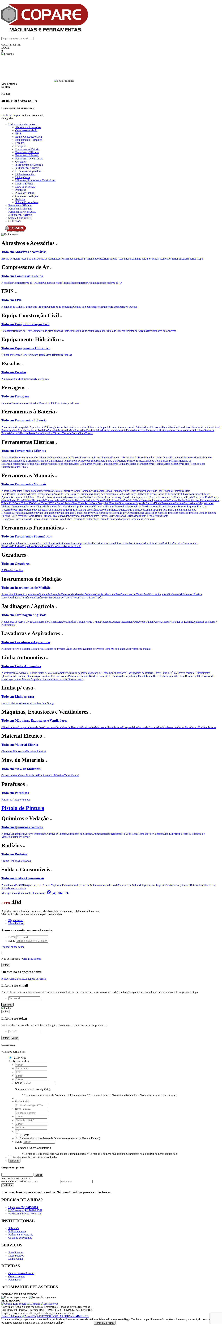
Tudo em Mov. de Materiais (20, 769)
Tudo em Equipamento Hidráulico (25, 348)
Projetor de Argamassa (137, 330)
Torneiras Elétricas (36, 751)
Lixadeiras (42, 430)
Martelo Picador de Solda (83, 460)
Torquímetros (137, 519)
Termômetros (28, 597)
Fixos (17, 860)
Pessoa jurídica (21, 1061)
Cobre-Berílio (83, 497)
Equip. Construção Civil (28, 136)
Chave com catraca (191, 493)
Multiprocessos (146, 885)
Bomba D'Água (89, 490)
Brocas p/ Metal (10, 258)
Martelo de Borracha (24, 460)
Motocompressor (78, 282)
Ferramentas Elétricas (27, 152)
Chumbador (98, 833)
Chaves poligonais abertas (154, 500)
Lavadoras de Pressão (93, 648)
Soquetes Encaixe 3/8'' (101, 515)
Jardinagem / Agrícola (27, 167)
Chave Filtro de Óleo (165, 672)
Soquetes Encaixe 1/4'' (115, 512)
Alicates (57, 490)
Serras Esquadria (120, 463)
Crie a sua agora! (31, 958)
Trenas (75, 597)
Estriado (20, 509)
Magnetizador (206, 503)
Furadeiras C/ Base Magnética (139, 457)
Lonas (75, 403)
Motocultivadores (109, 621)
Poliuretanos (14, 836)
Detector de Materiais (73, 594)
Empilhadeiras (46, 775)
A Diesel (6, 570)
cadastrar (14, 1160)
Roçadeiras (197, 621)
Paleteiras (59, 775)
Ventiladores (209, 727)
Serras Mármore (19, 433)
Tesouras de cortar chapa (85, 519)
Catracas (6, 403)
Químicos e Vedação (26, 196)
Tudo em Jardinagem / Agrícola (23, 615)
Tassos (79, 679)
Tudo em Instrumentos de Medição (26, 587)
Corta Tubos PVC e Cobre (48, 503)
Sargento (172, 506)
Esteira (55, 676)
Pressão (11, 493)
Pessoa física (20, 1057)
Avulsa (72, 497)
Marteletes (188, 457)
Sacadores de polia (157, 506)
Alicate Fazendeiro (12, 490)
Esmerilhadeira (170, 427)
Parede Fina (128, 497)
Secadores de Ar (113, 282)
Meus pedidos (9, 893)
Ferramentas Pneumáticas (29, 158)
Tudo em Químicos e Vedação (22, 827)
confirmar (7, 1004)
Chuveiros (7, 751)
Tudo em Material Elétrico (20, 744)
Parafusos (20, 189)
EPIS (18, 133)
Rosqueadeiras (130, 727)
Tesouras (15, 466)
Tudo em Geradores (15, 563)
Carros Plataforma (28, 775)
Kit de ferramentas (99, 676)
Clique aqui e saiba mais (79, 1322)
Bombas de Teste (22, 330)
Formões (114, 503)
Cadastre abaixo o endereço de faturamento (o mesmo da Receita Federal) (60, 1138)
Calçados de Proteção (35, 306)
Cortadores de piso (42, 330)
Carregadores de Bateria (140, 672)
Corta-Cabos (105, 490)
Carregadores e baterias (60, 427)
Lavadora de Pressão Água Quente (62, 648)
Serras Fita (196, 727)
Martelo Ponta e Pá (107, 460)
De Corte (131, 490)
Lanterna (31, 430)
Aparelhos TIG (34, 885)
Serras (60, 546)
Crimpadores (119, 490)
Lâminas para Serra (142, 258)
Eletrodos (75, 885)
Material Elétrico (24, 183)
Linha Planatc (138, 676)
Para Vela (162, 509)
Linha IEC (151, 509)
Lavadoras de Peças (120, 676)
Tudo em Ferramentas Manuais (23, 484)
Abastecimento (9, 672)
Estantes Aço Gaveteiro (38, 676)
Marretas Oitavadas (36, 506)
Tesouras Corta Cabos (60, 519)
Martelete (53, 430)
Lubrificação (167, 676)
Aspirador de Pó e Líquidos (16, 648)
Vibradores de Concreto (163, 330)
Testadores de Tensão (60, 597)
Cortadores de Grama (88, 621)
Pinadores (6, 546)
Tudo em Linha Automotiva (21, 666)
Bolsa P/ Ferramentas (81, 493)
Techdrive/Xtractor (92, 512)
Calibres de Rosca (147, 493)
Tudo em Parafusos (15, 793)
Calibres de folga (127, 493)
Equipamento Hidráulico (28, 139)
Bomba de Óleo (193, 676)
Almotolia (179, 676)
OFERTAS (14, 221)
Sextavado (35, 509)
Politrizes (52, 463)
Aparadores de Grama (44, 621)
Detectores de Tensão (132, 594)
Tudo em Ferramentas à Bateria (24, 420)
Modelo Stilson (132, 500)
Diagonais (167, 490)
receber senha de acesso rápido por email (23, 978)
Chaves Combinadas (56, 497)
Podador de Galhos (142, 621)
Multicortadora (78, 430)
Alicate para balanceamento (38, 490)
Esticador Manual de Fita (41, 403)
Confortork (111, 497)
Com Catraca (98, 497)
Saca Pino (141, 506)
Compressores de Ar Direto (28, 282)
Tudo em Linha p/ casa (17, 696)
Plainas (130, 430)
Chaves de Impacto (98, 427)
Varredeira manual (141, 648)
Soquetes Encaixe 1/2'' (74, 509)
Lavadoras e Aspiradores (28, 171)
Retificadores (197, 885)
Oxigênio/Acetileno (165, 885)
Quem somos (39, 893)
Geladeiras (83, 676)
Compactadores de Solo (31, 727)
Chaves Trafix (176, 500)
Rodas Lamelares (162, 258)
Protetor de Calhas (31, 703)
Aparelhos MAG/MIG (13, 885)
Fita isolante (19, 751)
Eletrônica (179, 490)
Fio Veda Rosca (130, 833)
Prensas (67, 354)
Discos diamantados (65, 258)
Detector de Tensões (69, 457)
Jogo (119, 497)
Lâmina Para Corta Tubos (77, 503)
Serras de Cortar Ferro (178, 727)
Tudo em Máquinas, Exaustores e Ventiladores (34, 720)
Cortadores (144, 427)
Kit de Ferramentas (164, 503)
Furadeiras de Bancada (68, 727)
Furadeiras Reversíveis (121, 543)
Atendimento (15, 1252)
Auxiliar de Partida (78, 672)
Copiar (39, 1174)
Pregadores (28, 546)
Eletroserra (156, 427)
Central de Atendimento (21, 1273)
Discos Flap (82, 258)
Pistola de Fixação (115, 330)
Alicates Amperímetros (25, 594)
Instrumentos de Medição (29, 164)
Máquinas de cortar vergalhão (89, 330)
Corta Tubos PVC (24, 503)
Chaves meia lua (54, 500)
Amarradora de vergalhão (15, 427)
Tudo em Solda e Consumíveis (22, 878)
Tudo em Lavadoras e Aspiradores (25, 642)
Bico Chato (74, 490)
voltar (5, 1011)
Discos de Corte (45, 258)
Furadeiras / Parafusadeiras (193, 427)
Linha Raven (153, 676)
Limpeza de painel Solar (118, 648)
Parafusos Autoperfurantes (15, 799)
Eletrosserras (87, 457)
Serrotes (182, 506)
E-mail (12, 936)
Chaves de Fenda (183, 497)
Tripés (98, 597)
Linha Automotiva (25, 174)
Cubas (4, 703)
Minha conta (24, 893)
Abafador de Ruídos (12, 306)
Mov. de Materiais (25, 186)
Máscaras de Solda (128, 885)
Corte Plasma (62, 885)
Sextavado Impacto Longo (67, 512)
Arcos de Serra (61, 493)
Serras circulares (180, 258)
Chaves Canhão (36, 497)
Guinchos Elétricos (62, 330)
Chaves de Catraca (26, 543)
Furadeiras (117, 457)
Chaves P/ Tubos (72, 500)
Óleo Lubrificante (172, 833)
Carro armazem (9, 775)
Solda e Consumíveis (26, 202)
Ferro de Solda (88, 885)
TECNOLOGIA (64, 1316)
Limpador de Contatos (151, 833)
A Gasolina (17, 570)
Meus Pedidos (16, 923)
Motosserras (125, 621)
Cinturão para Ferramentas (198, 500)
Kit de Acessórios (98, 258)
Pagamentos (15, 1279)
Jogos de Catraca (144, 503)
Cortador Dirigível (66, 621)
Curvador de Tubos (92, 500)
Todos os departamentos (21, 124)
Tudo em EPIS (11, 300)
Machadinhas (191, 503)
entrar (5, 965)
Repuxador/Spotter (66, 679)
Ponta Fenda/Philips (179, 509)
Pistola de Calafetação (114, 430)
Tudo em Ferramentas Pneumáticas (26, 536)
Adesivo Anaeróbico (12, 833)
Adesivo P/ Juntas (56, 833)
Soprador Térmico (52, 433)
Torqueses (124, 519)
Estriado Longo (131, 509)
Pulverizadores (161, 621)
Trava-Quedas (129, 306)
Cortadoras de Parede (46, 457)
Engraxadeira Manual (18, 679)
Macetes (179, 503)
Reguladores (183, 885)
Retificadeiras (162, 430)
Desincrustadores (67, 543)
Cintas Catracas (19, 403)
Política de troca (17, 1231)
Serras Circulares (195, 430)
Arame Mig (49, 885)
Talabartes (116, 306)
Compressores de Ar (26, 130)
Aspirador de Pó (38, 427)
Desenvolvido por (11, 1316)
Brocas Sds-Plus (28, 258)
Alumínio (6, 378)
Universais (21, 493)
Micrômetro (173, 594)
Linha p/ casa (22, 177)
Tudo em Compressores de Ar (22, 276)
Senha (11, 940)
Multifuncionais (26, 378)
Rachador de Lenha (180, 621)
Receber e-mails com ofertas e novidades (34, 1157)
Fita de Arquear (63, 403)
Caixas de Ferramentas (105, 493)
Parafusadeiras (94, 430)
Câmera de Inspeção (49, 594)
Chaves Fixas (15, 500)
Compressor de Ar (128, 427)
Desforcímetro (202, 672)
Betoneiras (7, 330)
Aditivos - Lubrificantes (31, 672)
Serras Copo (196, 258)
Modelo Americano (113, 500)
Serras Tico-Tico (186, 463)
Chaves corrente (185, 672)
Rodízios (20, 199)
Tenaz (44, 519)
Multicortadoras (15, 463)
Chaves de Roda (202, 497)
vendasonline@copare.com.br (24, 1213)
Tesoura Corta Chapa (73, 433)
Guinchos (6, 354)
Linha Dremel (163, 457)
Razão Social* (22, 1101)
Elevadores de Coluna (13, 676)
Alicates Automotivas (56, 672)
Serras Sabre (35, 433)
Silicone (25, 836)
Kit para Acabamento (119, 258)
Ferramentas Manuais (27, 155)
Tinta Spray (47, 703)
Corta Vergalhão (100, 503)
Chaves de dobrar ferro (161, 497)
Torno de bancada (109, 519)
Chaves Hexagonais (34, 500)
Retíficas (52, 546)
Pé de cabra (99, 506)
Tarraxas (36, 519)
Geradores (21, 161)
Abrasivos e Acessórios (28, 127)
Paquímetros (14, 597)
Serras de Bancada (101, 463)
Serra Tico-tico (178, 430)
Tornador (69, 546)
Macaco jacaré (37, 354)
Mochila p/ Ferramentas (80, 506)
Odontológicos (96, 282)
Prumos (118, 506)
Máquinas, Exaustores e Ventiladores (35, 180)
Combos (113, 427)
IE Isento (24, 1134)
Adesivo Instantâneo (35, 833)
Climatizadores (9, 727)
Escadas (19, 142)
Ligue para (23, 1207)
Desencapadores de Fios (149, 490)
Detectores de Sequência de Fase (103, 594)
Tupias (89, 433)
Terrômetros (42, 597)
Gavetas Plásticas (68, 676)
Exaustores (50, 727)
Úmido (77, 546)
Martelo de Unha (45, 460)
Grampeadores (127, 503)
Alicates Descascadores (40, 493)
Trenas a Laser (87, 597)
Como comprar (16, 1276)
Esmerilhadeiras (102, 457)
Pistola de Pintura (24, 192)
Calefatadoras (8, 543)
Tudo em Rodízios (14, 854)
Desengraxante (113, 833)
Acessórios (7, 282)
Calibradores (119, 672)
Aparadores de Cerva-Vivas (16, 621)
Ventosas (150, 519)
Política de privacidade (20, 1234)
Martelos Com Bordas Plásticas (161, 460)
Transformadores (17, 888)
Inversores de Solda (107, 885)
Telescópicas (42, 378)
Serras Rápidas (155, 463)
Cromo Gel (7, 860)
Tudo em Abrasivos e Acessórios (23, 252)
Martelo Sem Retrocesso (131, 460)
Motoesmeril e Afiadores (108, 727)
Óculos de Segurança (84, 306)
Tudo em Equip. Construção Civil (25, 324)
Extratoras (37, 648)
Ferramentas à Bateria (27, 149)
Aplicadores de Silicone (79, 833)
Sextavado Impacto (51, 509)
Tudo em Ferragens (15, 396)
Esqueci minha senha (12, 946)
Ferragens (20, 146)
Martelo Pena (61, 460)
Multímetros (186, 594)
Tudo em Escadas (13, 372)
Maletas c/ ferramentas (13, 506)
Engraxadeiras (84, 543)
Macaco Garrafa (21, 354)
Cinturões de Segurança (60, 306)
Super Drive (142, 497)
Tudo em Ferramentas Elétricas (23, 451)
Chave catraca (80, 427)
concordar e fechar (104, 1322)
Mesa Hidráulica (54, 354)
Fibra (15, 378)
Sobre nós (13, 1228)
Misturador (64, 430)
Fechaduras (14, 703)
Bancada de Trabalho (100, 672)
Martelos (198, 457)
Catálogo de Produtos (20, 1237)
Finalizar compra (10, 115)
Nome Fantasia (23, 1109)
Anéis (65, 490)
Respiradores (103, 306)
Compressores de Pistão (56, 282)
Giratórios (25, 860)
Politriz (138, 430)
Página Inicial (15, 920)
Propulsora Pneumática (43, 679)
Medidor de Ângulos (155, 594)
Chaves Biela (21, 497)
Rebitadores (148, 430)
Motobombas (88, 727)
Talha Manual (71, 775)
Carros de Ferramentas (169, 493)
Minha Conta (15, 1258)
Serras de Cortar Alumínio (152, 727)
